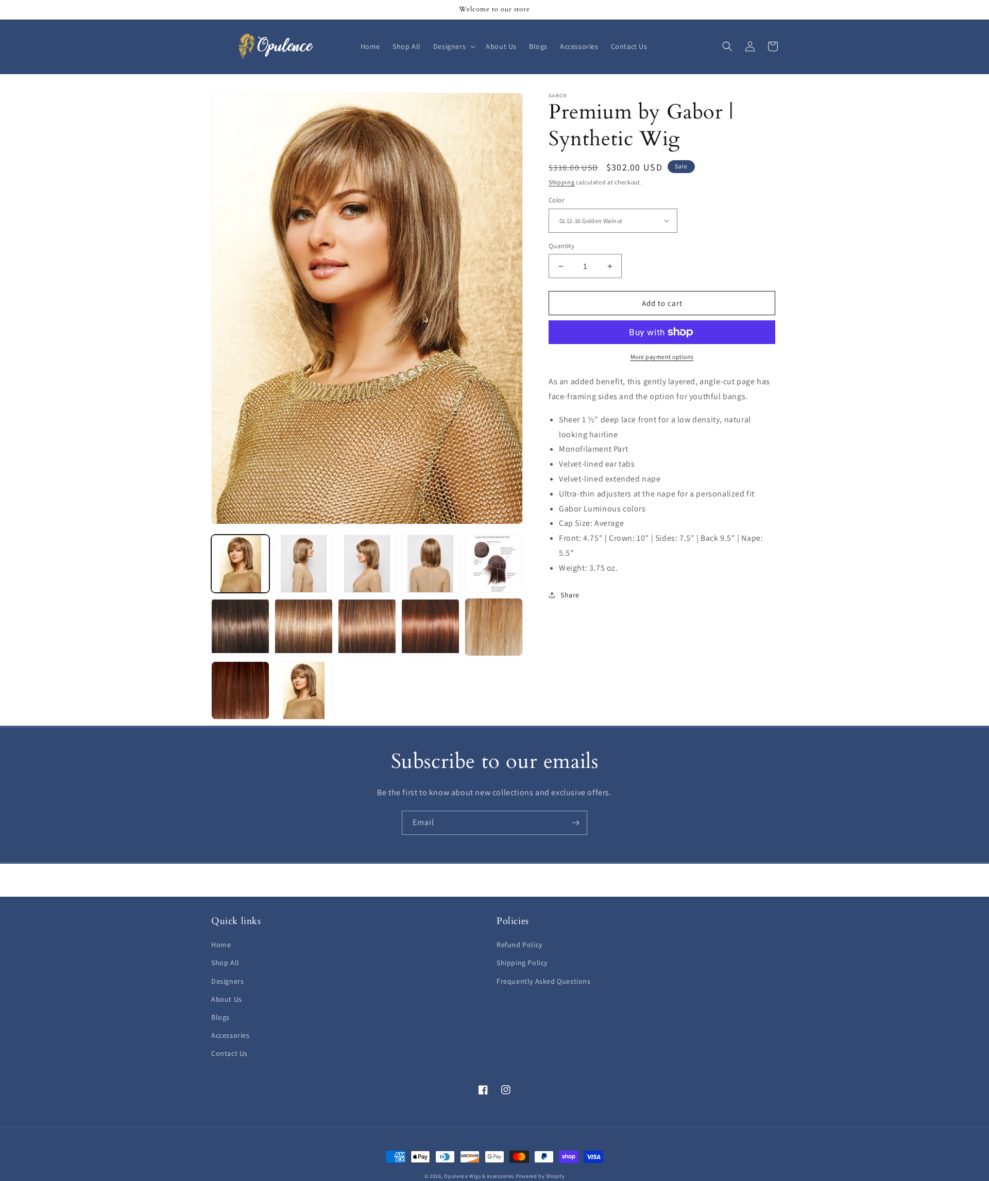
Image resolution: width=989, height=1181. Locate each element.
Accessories (230, 1035)
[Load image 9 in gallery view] (240, 627)
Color (556, 200)
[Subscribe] (575, 823)
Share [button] (569, 595)
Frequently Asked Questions (544, 981)
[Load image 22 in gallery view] (367, 627)
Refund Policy (519, 944)
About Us (226, 999)
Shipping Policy (522, 962)
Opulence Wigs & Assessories (479, 1176)
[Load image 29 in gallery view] (494, 627)
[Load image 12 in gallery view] (304, 627)
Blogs (220, 1017)
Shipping (562, 182)
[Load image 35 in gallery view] (304, 690)
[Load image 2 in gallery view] (304, 564)
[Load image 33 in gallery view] (240, 690)
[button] (453, 46)
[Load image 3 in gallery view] (367, 564)
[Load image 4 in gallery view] (430, 564)
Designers (227, 981)
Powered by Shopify (540, 1176)
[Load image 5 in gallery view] (494, 564)
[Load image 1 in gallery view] (240, 564)
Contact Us (229, 1053)
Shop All (225, 962)
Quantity (561, 246)
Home (221, 944)
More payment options (662, 357)
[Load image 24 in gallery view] (430, 627)
